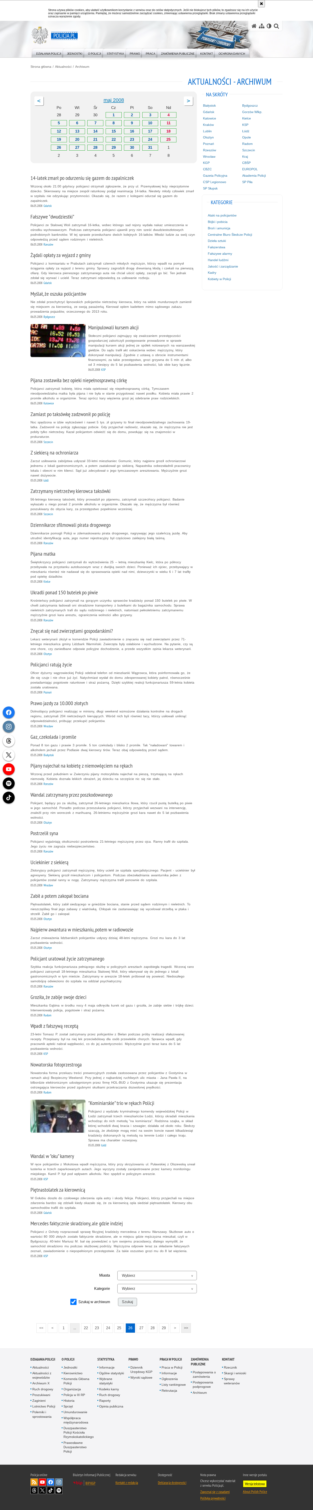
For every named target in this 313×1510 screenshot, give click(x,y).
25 (168, 139)
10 (150, 123)
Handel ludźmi (218, 260)
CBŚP (246, 163)
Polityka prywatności (212, 1498)
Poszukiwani (41, 1395)
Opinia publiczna (111, 1406)
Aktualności (63, 66)
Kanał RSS (34, 1482)
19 (59, 139)
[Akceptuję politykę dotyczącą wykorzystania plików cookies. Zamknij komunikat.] (261, 3)
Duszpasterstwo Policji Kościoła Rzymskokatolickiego (78, 1432)
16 (132, 131)
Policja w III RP (74, 1395)
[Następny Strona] (188, 101)
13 (77, 131)
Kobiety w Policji (219, 279)
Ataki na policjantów (222, 215)
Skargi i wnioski (235, 1373)
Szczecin (248, 150)
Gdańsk (208, 112)
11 (168, 123)
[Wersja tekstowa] (269, 26)
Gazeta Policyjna (215, 175)
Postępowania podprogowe (203, 1384)
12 (59, 131)
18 (168, 131)
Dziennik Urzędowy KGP (141, 1370)
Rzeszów (209, 150)
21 (95, 139)
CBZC (207, 169)
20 (77, 139)
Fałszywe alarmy (220, 253)
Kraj (245, 156)
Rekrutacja (169, 1390)
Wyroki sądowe (141, 1377)
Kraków (208, 125)
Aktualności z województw (41, 1375)
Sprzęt (68, 1406)
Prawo (133, 1359)
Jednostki (70, 1367)
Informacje (107, 1367)
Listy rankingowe (174, 1384)
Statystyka (105, 1359)
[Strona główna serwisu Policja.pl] (254, 26)
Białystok (209, 105)
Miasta (104, 1275)
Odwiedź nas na (42, 1482)
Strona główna (40, 66)
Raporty (105, 1400)
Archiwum (82, 66)
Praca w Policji (171, 1359)
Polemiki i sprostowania (42, 1414)
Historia (68, 1400)
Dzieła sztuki (217, 241)
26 (59, 147)
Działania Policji (42, 1359)
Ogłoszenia (170, 1379)
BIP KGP (90, 1483)
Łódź (245, 131)
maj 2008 (114, 100)
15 (114, 131)
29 (114, 147)
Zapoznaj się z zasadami (215, 1491)
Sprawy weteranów (232, 1381)
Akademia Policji (254, 175)
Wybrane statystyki (106, 1381)
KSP (245, 125)
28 (95, 147)
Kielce (246, 118)
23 (132, 139)
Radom (247, 144)
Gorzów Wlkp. (252, 112)
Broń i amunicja (219, 228)
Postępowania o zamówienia (204, 1374)
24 (150, 139)
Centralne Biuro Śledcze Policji (230, 234)
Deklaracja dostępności (172, 1482)
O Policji (68, 1359)
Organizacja (72, 1389)
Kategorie (102, 1289)
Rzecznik (230, 1367)
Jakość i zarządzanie (223, 266)
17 (150, 131)
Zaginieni (39, 1400)
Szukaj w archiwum (94, 1302)
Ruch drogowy (42, 1389)
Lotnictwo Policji (43, 1406)
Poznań (208, 144)
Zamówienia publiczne (200, 1362)
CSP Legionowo (214, 182)
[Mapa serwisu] (261, 26)
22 (114, 139)
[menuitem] (48, 53)
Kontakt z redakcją (126, 1482)
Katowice (209, 118)
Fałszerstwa (216, 247)
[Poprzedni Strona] (39, 101)
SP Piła (247, 182)
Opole (246, 137)
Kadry (212, 272)
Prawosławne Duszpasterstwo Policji (75, 1447)
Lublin (207, 131)
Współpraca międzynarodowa (75, 1420)
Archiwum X (40, 1383)
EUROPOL (250, 169)
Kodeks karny (109, 1389)
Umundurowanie (75, 1412)
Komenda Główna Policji (76, 1381)
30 (132, 147)
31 (150, 147)
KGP (206, 163)
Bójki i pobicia (218, 222)
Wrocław (209, 156)
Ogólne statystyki (111, 1373)
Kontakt (228, 1359)
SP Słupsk (210, 188)
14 (95, 131)
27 (77, 147)
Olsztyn (208, 137)
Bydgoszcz (250, 105)
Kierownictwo (72, 1373)
